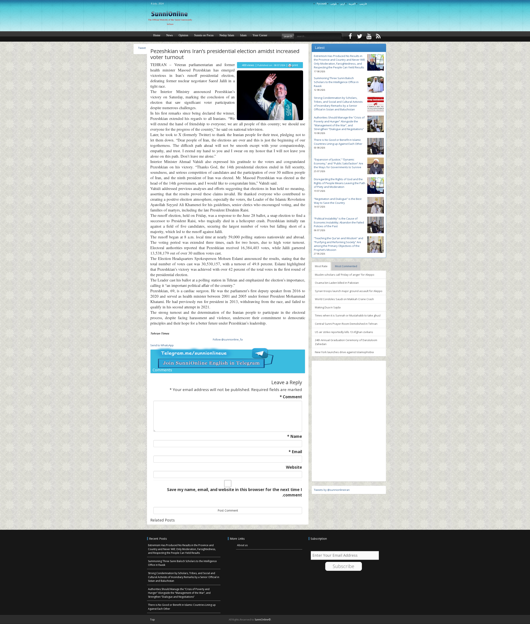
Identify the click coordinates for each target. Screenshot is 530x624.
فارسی (363, 3)
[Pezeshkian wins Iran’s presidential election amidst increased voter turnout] (270, 95)
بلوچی (333, 3)
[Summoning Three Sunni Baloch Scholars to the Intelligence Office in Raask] (375, 84)
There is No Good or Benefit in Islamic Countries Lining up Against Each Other (338, 142)
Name (294, 436)
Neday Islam (226, 35)
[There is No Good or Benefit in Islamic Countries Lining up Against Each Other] (375, 146)
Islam (243, 35)
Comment (291, 397)
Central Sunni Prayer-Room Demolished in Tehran (346, 324)
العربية (352, 3)
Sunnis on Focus (203, 35)
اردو (343, 3)
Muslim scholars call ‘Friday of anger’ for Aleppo (344, 274)
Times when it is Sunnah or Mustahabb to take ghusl (348, 315)
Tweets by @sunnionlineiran (332, 490)
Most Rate (321, 266)
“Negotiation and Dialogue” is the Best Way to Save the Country (337, 201)
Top (152, 619)
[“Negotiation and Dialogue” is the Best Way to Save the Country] (375, 205)
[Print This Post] (290, 65)
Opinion (183, 35)
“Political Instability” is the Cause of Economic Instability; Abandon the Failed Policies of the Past (339, 222)
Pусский (321, 3)
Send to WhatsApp (162, 345)
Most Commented (346, 266)
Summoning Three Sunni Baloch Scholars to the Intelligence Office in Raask (336, 82)
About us (242, 545)
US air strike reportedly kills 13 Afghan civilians (344, 332)
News (169, 35)
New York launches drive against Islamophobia (344, 352)
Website (294, 467)
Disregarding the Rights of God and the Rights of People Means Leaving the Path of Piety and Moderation (339, 183)
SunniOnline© (263, 619)
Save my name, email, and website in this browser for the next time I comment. (234, 492)
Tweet (142, 48)
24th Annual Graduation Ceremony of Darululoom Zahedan (346, 342)
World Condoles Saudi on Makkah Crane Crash (344, 299)
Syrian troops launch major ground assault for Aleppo (348, 291)
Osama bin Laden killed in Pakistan (337, 283)
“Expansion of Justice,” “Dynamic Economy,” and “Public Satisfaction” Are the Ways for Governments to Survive (338, 163)
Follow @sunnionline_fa (228, 339)
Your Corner (260, 35)
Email (295, 451)
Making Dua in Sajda (328, 307)
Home (156, 35)
